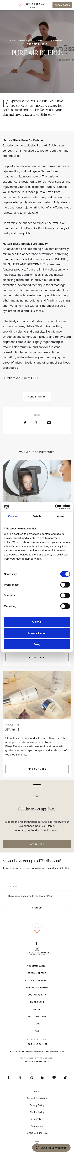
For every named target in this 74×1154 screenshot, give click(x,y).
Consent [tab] (13, 516)
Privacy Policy (46, 896)
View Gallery (37, 1119)
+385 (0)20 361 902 (37, 1044)
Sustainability (37, 994)
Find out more (37, 657)
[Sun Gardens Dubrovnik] (31, 5)
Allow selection (37, 633)
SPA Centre (55, 41)
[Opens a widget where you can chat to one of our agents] (51, 1148)
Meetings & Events (37, 987)
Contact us (37, 1126)
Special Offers (37, 973)
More (37, 1023)
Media (37, 1009)
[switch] (65, 585)
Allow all (37, 621)
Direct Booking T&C (37, 1133)
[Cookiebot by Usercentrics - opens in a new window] (55, 506)
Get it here (37, 844)
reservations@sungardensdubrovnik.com (37, 1051)
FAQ (37, 1030)
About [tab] (61, 516)
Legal (37, 1091)
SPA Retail (12, 729)
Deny (37, 644)
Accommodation (37, 965)
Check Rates (62, 5)
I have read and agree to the (31, 896)
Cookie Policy (37, 1112)
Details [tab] (37, 516)
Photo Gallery (37, 1016)
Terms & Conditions (37, 1098)
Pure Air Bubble (37, 44)
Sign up (37, 907)
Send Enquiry (37, 396)
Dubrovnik (37, 1001)
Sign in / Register (36, 1061)
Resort (40, 41)
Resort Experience (20, 41)
